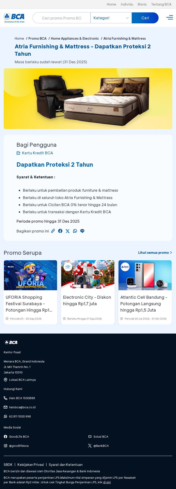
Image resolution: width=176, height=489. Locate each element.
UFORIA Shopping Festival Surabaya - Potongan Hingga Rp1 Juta (27, 306)
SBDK (8, 464)
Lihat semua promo (153, 252)
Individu (127, 4)
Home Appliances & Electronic (75, 38)
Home (111, 4)
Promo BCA (37, 38)
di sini (107, 482)
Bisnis (142, 4)
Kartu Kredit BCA (37, 152)
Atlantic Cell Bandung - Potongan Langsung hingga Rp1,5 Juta (143, 303)
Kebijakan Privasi (30, 464)
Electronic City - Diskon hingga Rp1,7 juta (87, 300)
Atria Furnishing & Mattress (124, 38)
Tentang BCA (161, 4)
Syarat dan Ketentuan (65, 464)
